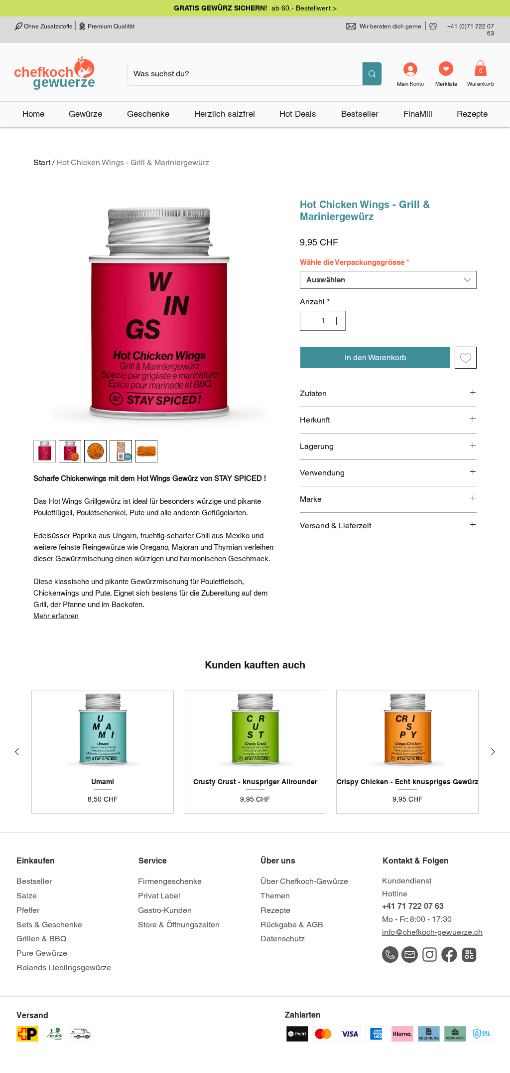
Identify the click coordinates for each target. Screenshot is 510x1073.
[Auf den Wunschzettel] (466, 358)
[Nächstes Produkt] (493, 752)
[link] (480, 68)
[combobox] (388, 280)
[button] (255, 8)
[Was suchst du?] (372, 73)
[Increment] (337, 320)
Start (41, 162)
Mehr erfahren (56, 616)
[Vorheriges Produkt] (17, 752)
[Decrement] (308, 320)
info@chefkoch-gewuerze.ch (432, 932)
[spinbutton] (322, 320)
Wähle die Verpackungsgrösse (354, 262)
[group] (255, 752)
